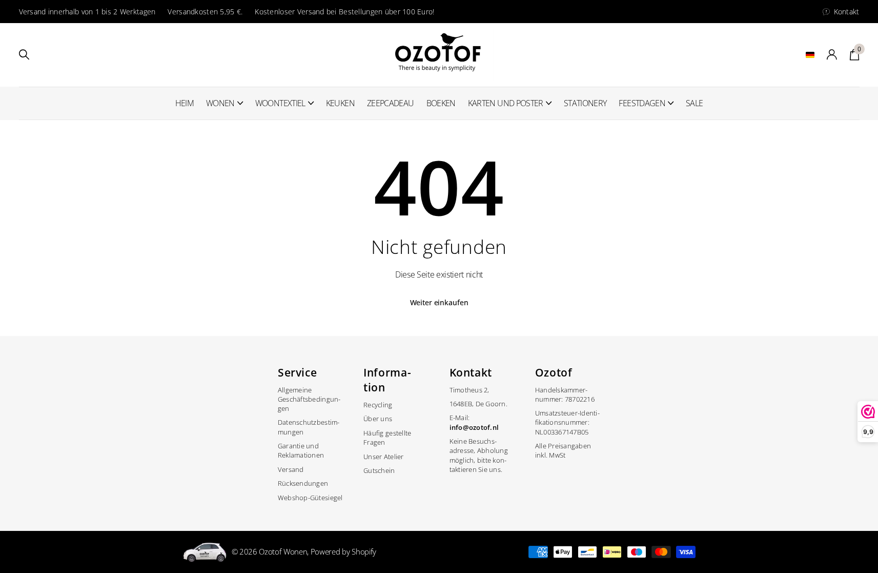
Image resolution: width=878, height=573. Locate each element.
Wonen (220, 103)
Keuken (340, 103)
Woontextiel (280, 103)
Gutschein (379, 470)
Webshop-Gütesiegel (310, 497)
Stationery (585, 103)
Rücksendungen (303, 483)
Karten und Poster (505, 103)
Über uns (377, 418)
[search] (24, 54)
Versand (291, 469)
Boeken (441, 103)
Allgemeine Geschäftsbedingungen (309, 399)
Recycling (377, 404)
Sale (694, 103)
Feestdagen (642, 103)
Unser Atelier (383, 456)
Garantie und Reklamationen (301, 450)
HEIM (184, 103)
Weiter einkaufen (439, 302)
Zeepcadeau (390, 103)
